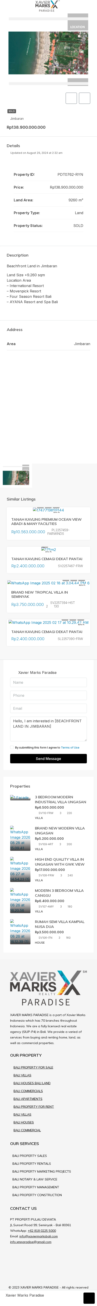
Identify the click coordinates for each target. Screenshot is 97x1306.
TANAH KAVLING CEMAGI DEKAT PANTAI (46, 559)
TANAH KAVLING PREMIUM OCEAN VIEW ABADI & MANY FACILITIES (46, 521)
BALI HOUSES (24, 1122)
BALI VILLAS (22, 1075)
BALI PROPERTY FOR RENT (34, 1107)
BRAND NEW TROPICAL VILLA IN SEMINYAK (39, 594)
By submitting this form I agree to (47, 747)
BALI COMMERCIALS (28, 1091)
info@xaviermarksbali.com (38, 1236)
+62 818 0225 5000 (42, 1231)
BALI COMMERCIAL (27, 1130)
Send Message (48, 758)
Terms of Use (70, 747)
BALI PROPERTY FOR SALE (33, 1067)
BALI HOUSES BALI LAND (32, 1083)
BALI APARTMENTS (28, 1099)
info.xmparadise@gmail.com (30, 1242)
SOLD (12, 111)
